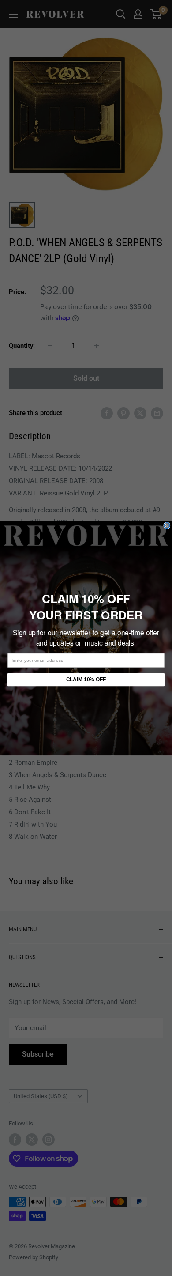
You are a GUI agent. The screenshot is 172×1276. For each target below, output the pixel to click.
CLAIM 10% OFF (86, 680)
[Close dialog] (167, 526)
